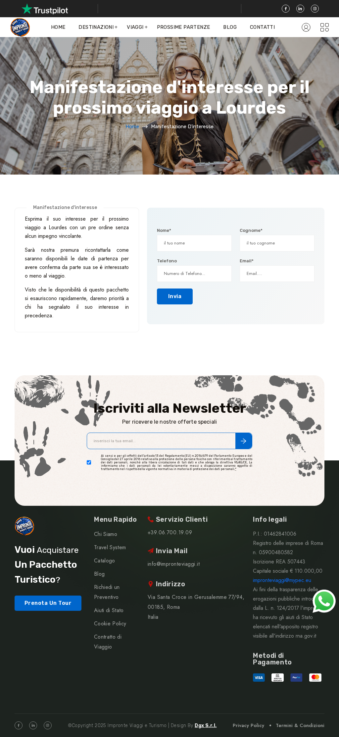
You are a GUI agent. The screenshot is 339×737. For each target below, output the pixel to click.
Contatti (262, 27)
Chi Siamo (105, 534)
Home (58, 27)
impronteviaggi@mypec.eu (282, 580)
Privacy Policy (248, 725)
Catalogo (104, 560)
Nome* (164, 230)
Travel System (110, 547)
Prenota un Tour (48, 603)
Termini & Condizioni (300, 725)
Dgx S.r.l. (206, 725)
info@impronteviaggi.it (174, 564)
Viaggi (135, 27)
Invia (174, 296)
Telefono (167, 261)
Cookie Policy (110, 623)
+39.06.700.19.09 (170, 532)
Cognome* (251, 230)
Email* (247, 261)
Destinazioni (96, 27)
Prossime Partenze (183, 27)
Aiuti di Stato (108, 610)
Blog (230, 27)
